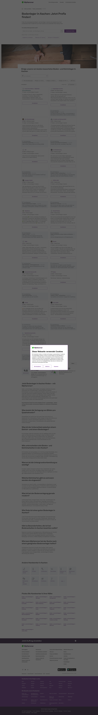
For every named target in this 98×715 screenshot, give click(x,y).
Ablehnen (47, 366)
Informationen (46, 359)
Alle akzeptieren (37, 366)
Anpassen (56, 366)
